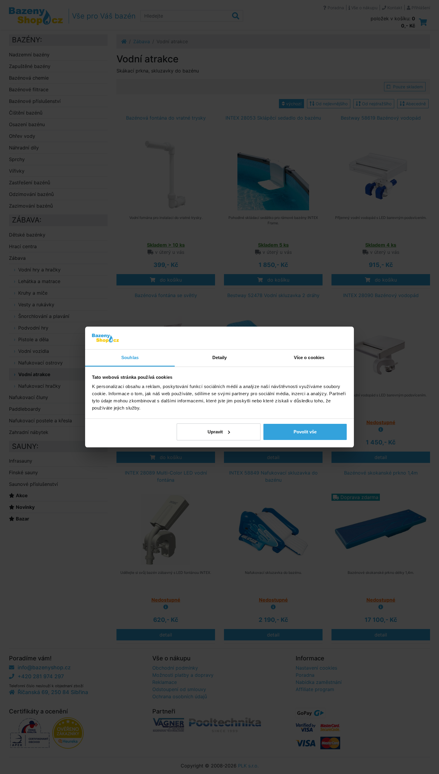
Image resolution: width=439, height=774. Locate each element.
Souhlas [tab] (130, 357)
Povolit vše (305, 431)
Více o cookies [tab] (309, 357)
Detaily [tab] (219, 357)
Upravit (215, 431)
